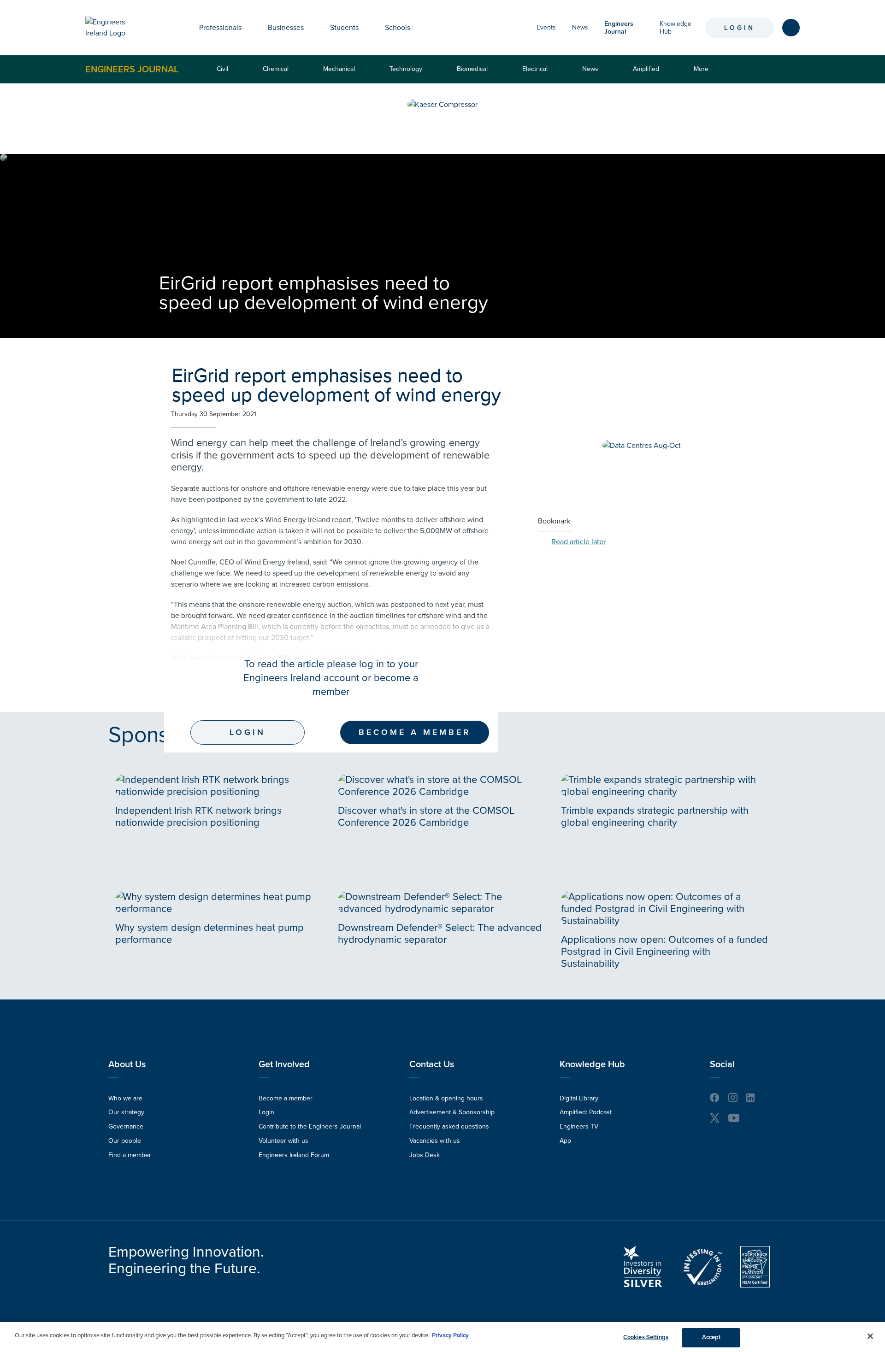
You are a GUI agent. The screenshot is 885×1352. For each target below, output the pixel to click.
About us (127, 1064)
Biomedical (472, 69)
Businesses (286, 27)
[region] (442, 1337)
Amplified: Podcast (586, 1112)
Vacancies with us (434, 1141)
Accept (711, 1337)
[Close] (870, 1336)
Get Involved (284, 1064)
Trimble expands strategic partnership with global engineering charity (655, 817)
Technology (405, 69)
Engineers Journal (131, 69)
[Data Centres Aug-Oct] (641, 445)
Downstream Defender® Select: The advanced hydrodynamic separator (440, 934)
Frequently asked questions (449, 1126)
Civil (222, 69)
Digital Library (579, 1098)
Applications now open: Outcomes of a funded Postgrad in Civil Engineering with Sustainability (664, 952)
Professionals (220, 27)
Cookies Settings (645, 1337)
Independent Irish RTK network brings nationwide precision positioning (198, 817)
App (565, 1141)
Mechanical (339, 69)
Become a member (415, 732)
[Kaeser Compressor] (442, 104)
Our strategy (126, 1112)
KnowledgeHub (675, 27)
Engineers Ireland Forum (294, 1155)
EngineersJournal (618, 27)
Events (546, 27)
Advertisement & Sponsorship (452, 1112)
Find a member (129, 1155)
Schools (397, 27)
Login (739, 28)
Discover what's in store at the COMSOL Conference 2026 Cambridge (426, 817)
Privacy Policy (450, 1335)
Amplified (646, 69)
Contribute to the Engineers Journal (310, 1126)
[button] (248, 27)
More (703, 74)
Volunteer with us (283, 1141)
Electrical (535, 69)
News (580, 27)
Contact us (431, 1064)
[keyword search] (791, 27)
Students (344, 27)
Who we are (125, 1098)
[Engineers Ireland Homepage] (115, 28)
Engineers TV (579, 1126)
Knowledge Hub (592, 1064)
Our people (124, 1141)
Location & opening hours (446, 1098)
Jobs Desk (424, 1155)
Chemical (276, 69)
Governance (125, 1126)
